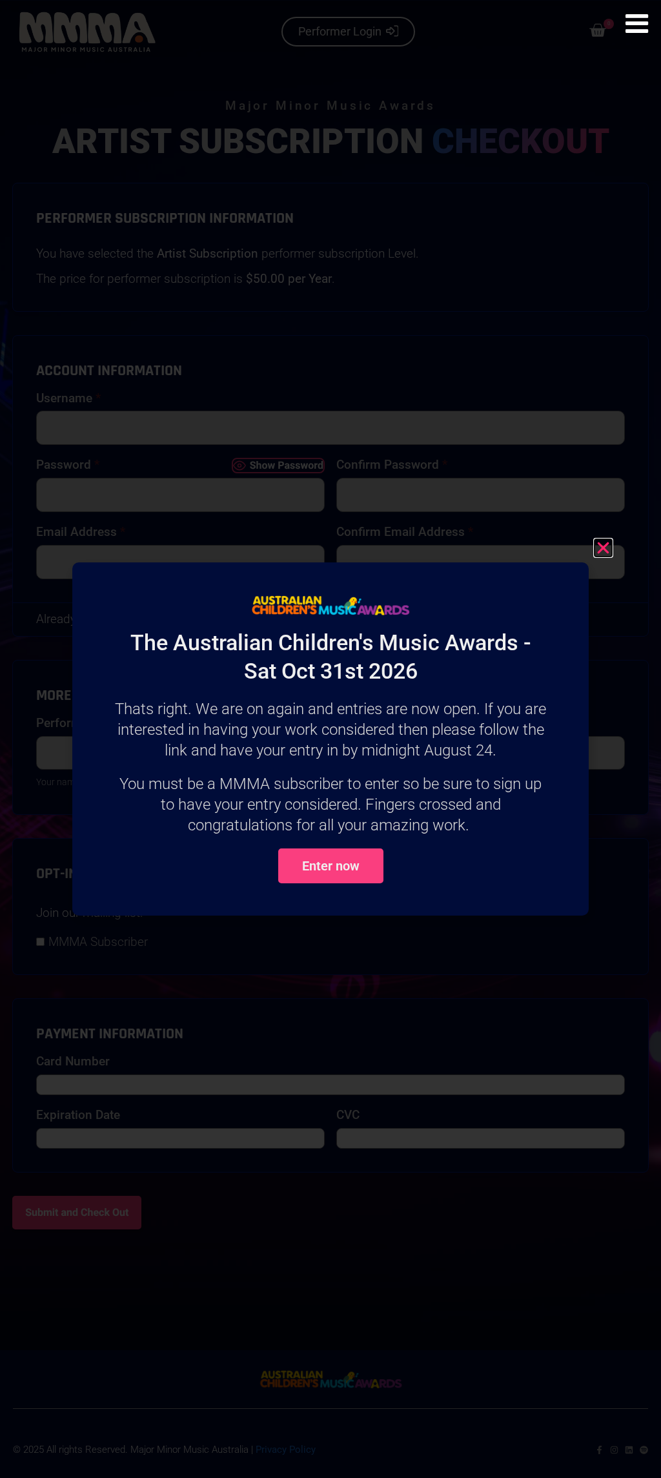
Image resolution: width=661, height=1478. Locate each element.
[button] (603, 548)
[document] (330, 739)
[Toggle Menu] (637, 23)
